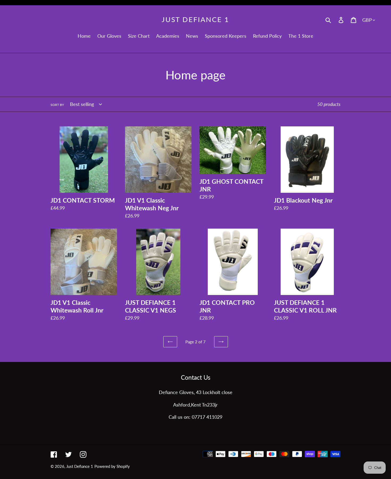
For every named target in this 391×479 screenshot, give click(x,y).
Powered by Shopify (112, 466)
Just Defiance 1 (195, 19)
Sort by (57, 105)
